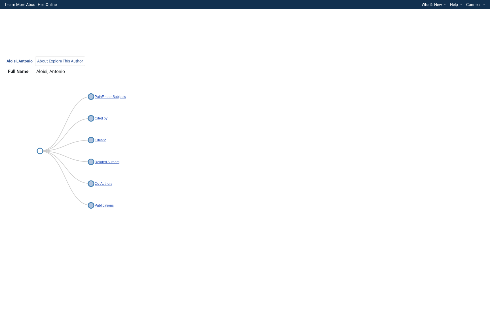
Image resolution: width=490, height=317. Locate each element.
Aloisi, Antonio (20, 61)
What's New (432, 4)
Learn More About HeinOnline (31, 4)
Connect (474, 4)
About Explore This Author (60, 61)
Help (454, 4)
